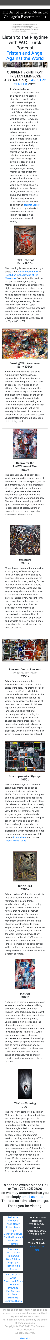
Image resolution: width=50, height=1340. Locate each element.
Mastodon (25, 1338)
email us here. (33, 1197)
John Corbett (13, 1252)
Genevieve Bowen (13, 1233)
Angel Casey (13, 1224)
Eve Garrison (13, 1291)
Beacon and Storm (13, 1281)
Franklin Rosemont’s (28, 271)
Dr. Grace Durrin (13, 1301)
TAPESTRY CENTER (30, 82)
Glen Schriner (13, 1259)
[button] (5, 45)
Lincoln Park (19, 837)
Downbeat (13, 1249)
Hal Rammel (13, 1255)
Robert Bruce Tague (15, 840)
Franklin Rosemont (13, 1237)
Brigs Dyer (13, 1262)
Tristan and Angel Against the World (25, 55)
